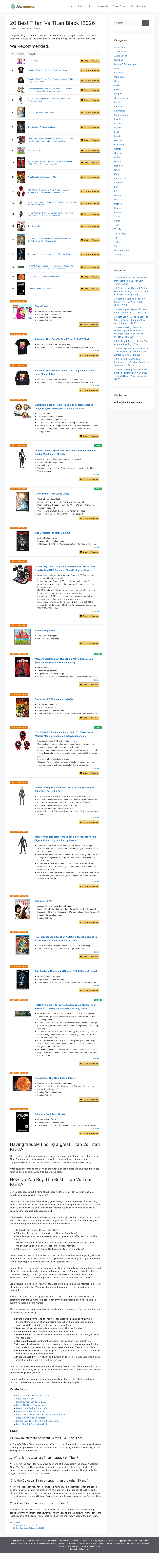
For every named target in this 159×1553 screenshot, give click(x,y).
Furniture (118, 136)
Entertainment (121, 115)
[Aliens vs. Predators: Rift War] (21, 288)
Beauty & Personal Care (126, 64)
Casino (117, 85)
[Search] (145, 23)
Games (117, 149)
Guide (117, 157)
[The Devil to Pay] (21, 226)
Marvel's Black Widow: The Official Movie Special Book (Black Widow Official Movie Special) (64, 661)
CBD (116, 89)
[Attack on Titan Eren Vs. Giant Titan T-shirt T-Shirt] (21, 70)
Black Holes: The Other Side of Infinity (43, 277)
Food (116, 132)
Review (81, 6)
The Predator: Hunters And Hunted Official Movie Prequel (51, 254)
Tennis (117, 229)
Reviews (16, 1523)
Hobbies (118, 165)
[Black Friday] (21, 61)
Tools (117, 242)
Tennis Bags (120, 233)
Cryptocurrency (121, 98)
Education (119, 106)
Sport (117, 220)
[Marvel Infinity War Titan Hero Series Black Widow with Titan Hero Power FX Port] (21, 203)
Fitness (117, 127)
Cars (116, 81)
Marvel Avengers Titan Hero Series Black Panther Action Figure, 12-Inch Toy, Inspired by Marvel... (65, 838)
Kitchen (118, 182)
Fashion (118, 119)
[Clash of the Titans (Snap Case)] (21, 112)
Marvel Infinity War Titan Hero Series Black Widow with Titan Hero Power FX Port (64, 789)
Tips (116, 237)
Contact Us (103, 6)
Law (116, 187)
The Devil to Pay (34, 226)
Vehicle (117, 254)
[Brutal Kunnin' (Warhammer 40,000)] (21, 177)
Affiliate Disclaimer (138, 6)
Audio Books (120, 55)
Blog (91, 6)
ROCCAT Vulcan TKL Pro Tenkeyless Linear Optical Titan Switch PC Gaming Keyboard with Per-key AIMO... (65, 1007)
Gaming (118, 153)
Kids (116, 174)
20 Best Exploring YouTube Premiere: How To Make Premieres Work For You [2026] (131, 362)
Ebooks (118, 102)
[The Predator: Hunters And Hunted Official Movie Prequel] (21, 254)
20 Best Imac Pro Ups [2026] (25, 1525)
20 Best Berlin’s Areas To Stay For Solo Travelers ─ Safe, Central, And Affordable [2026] (131, 320)
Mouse (117, 195)
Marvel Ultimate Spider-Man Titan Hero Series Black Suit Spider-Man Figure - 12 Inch (65, 452)
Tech (116, 225)
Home (70, 6)
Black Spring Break (35, 150)
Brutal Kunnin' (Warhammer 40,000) (42, 177)
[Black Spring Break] (21, 150)
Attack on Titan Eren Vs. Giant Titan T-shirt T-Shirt (48, 70)
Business (118, 72)
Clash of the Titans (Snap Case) (41, 112)
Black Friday (33, 61)
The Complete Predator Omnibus (41, 127)
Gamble (118, 140)
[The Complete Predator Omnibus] (21, 127)
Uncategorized (121, 250)
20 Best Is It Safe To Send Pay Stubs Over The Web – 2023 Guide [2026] (129, 302)
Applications (120, 51)
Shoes (117, 216)
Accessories (120, 47)
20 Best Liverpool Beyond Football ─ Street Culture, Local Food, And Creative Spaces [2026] (131, 291)
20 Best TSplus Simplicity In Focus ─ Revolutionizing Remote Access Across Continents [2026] (131, 351)
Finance (118, 123)
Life (116, 191)
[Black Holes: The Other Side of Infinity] (21, 277)
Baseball (118, 60)
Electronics (119, 110)
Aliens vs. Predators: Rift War (39, 289)
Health (117, 161)
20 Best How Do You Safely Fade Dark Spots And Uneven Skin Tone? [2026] (130, 280)
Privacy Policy (119, 6)
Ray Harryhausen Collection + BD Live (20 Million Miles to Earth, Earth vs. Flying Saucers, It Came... (66, 939)
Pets (116, 199)
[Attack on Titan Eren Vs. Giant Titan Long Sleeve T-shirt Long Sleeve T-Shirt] (21, 80)
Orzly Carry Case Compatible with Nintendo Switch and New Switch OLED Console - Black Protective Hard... (65, 568)
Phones (118, 204)
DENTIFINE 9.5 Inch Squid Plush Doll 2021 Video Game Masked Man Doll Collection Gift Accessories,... (64, 734)
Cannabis (119, 77)
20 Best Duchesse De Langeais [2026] (29, 1528)
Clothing (118, 94)
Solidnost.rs (84, 1549)
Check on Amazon (91, 61)
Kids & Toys (120, 178)
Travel (117, 246)
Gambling (119, 144)
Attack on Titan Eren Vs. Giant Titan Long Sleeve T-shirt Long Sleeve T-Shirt (65, 372)
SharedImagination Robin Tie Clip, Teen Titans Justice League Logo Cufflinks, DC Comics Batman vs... (64, 407)
